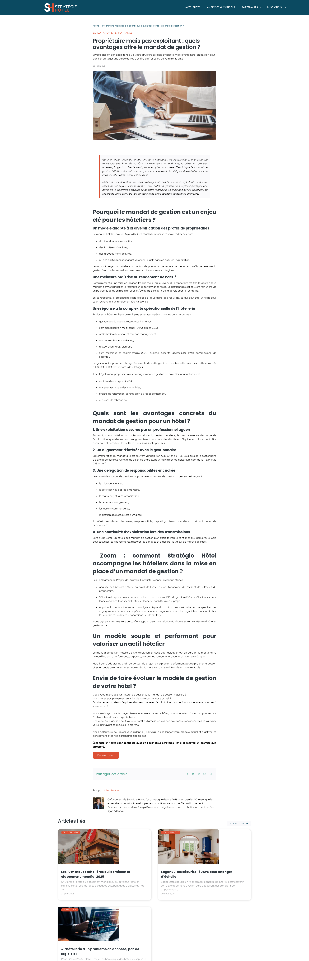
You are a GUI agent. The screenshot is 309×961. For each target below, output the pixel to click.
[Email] (210, 774)
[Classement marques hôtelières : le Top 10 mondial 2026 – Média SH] (88, 830)
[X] (193, 774)
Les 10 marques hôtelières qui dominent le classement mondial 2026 (95, 874)
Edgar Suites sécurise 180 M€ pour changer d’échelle (196, 874)
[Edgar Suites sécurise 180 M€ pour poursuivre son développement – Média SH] (188, 830)
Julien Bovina (111, 790)
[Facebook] (187, 774)
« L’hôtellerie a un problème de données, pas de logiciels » (100, 951)
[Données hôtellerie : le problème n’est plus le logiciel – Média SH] (88, 908)
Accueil (96, 25)
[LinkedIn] (199, 774)
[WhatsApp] (204, 774)
